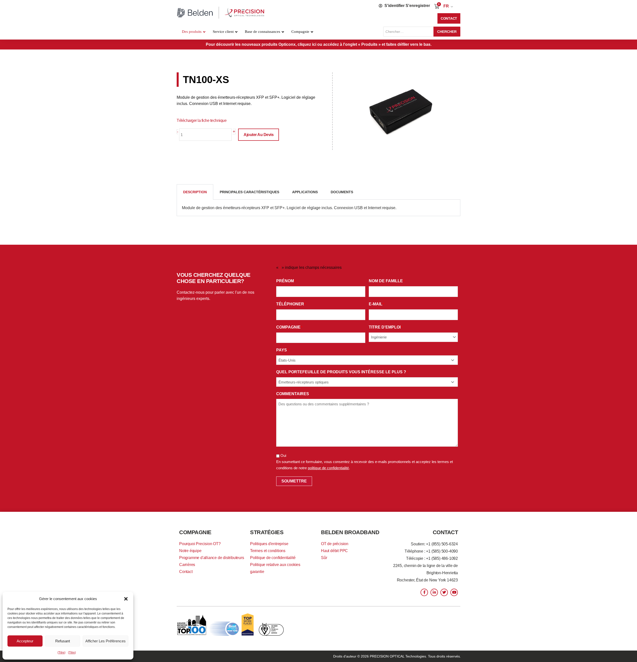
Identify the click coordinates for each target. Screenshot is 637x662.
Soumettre (294, 481)
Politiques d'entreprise (269, 544)
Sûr (324, 558)
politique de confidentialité (328, 468)
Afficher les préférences (105, 641)
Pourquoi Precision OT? (200, 544)
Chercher (447, 32)
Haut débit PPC (334, 551)
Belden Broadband (350, 532)
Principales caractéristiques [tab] (249, 192)
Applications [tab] (305, 192)
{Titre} (61, 652)
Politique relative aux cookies (275, 565)
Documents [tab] (342, 192)
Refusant (62, 641)
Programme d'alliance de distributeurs (211, 558)
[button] (125, 598)
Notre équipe (190, 551)
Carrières (187, 565)
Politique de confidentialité (272, 558)
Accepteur (25, 641)
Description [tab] (195, 192)
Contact (186, 571)
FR (446, 6)
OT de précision (334, 544)
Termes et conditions (267, 551)
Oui (283, 455)
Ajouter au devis (258, 135)
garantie (257, 571)
